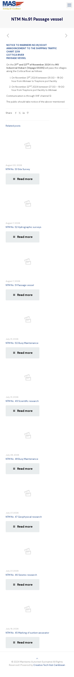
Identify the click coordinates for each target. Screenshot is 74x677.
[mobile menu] (69, 5)
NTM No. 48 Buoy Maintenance (22, 459)
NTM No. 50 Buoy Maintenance (22, 343)
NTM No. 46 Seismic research (21, 574)
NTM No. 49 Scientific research (22, 401)
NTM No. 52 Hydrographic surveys (23, 227)
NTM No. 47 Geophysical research (24, 516)
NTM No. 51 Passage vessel (20, 285)
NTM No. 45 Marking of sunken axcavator (27, 632)
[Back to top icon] (37, 658)
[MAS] (13, 5)
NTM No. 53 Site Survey (18, 169)
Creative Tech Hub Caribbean (49, 665)
